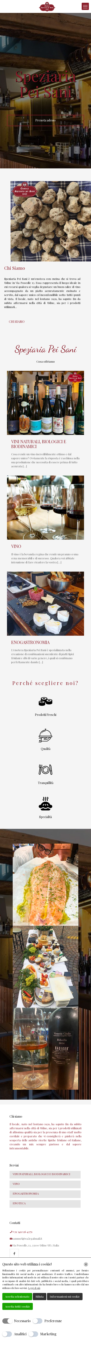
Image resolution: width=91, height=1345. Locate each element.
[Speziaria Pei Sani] (47, 6)
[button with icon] (14, 1253)
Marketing (48, 1334)
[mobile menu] (85, 6)
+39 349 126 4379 (22, 1232)
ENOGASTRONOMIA (30, 642)
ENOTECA (19, 1203)
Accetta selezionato (17, 1296)
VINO (16, 546)
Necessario (22, 1321)
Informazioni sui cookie (65, 1296)
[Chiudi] (86, 1264)
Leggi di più (34, 1288)
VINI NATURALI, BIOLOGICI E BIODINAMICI (38, 444)
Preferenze (53, 1321)
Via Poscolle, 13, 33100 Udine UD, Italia (35, 1245)
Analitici (20, 1334)
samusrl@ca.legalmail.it (27, 1238)
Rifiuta (40, 1296)
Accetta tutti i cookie (17, 1306)
